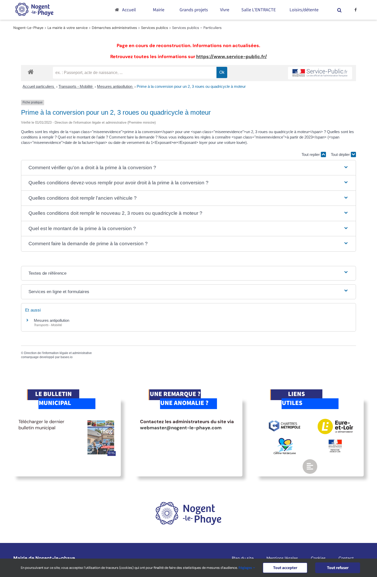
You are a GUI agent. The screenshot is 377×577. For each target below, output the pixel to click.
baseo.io (67, 357)
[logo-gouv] (335, 442)
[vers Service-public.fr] (320, 73)
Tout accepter (285, 568)
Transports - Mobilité (76, 86)
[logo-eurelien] (335, 421)
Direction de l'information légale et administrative (58, 353)
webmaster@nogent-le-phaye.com (181, 428)
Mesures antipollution (115, 86)
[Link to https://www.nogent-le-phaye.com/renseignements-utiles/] (310, 466)
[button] (339, 10)
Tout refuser (338, 568)
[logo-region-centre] (285, 440)
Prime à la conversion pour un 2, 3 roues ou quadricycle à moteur (191, 86)
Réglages (246, 567)
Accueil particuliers (39, 86)
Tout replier (311, 154)
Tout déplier (341, 154)
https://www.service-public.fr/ (231, 57)
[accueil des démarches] (30, 71)
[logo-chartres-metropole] (284, 421)
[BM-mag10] (101, 421)
